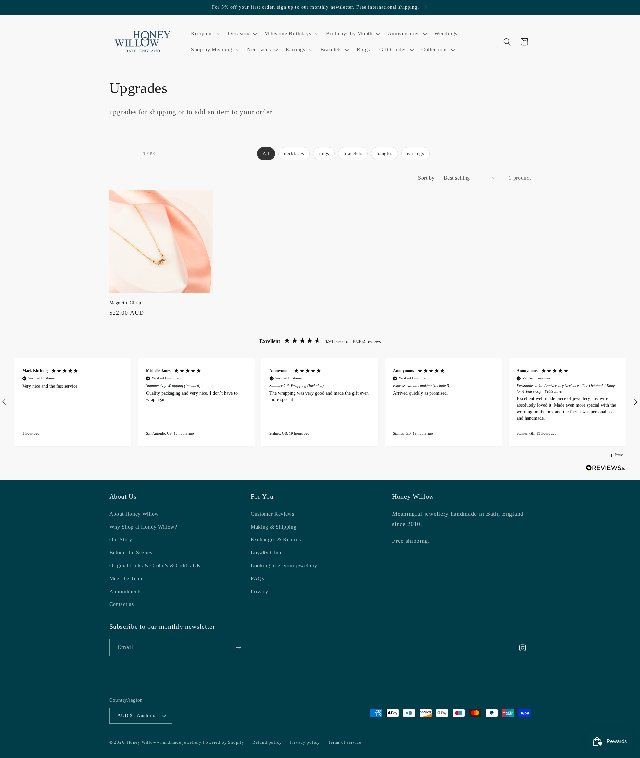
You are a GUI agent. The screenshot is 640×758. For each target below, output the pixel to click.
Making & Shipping (274, 527)
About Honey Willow (134, 514)
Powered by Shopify (223, 742)
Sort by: (427, 178)
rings (324, 153)
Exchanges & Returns (276, 540)
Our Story (120, 540)
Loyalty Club (266, 552)
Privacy (259, 591)
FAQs (257, 578)
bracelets (353, 153)
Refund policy (267, 742)
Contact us (121, 604)
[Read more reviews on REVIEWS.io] (606, 469)
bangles (384, 153)
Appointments (125, 591)
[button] (204, 34)
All (266, 153)
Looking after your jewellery (284, 565)
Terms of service (344, 742)
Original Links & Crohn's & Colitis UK (155, 565)
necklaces (294, 153)
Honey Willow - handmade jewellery (164, 742)
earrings (415, 153)
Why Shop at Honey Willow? (143, 527)
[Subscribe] (238, 648)
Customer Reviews (272, 514)
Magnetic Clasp (125, 302)
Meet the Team (126, 578)
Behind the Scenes (130, 552)
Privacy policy (305, 742)
